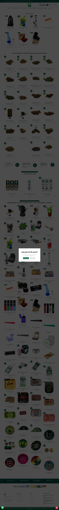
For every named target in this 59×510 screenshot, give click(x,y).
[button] (2, 507)
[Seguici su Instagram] (57, 508)
